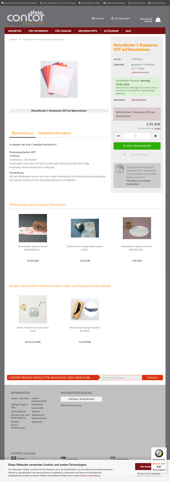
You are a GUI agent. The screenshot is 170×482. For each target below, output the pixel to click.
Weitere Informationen (148, 473)
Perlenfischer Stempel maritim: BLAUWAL (85, 329)
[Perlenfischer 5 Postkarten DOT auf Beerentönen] (59, 79)
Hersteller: (120, 99)
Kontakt (15, 421)
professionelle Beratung (115, 3)
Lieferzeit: (119, 64)
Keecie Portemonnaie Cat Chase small (33, 329)
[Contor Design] (31, 17)
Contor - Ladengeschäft (39, 400)
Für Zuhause (63, 31)
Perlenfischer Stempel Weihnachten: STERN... (85, 248)
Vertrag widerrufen (81, 399)
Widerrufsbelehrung (71, 405)
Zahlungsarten (18, 411)
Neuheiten (14, 31)
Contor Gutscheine (157, 3)
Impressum (37, 421)
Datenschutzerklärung (90, 475)
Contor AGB (37, 408)
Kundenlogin (122, 18)
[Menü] (165, 449)
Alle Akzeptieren (148, 466)
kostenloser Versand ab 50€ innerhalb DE (20, 3)
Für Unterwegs (38, 31)
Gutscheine (111, 31)
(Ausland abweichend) (140, 72)
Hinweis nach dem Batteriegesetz (20, 416)
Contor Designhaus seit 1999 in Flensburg (58, 3)
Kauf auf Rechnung (137, 3)
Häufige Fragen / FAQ (19, 406)
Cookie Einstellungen (18, 426)
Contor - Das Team (20, 398)
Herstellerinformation (54, 133)
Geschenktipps (87, 31)
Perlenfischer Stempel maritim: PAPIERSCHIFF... (137, 248)
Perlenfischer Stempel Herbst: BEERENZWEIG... (33, 248)
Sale (128, 31)
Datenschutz (38, 415)
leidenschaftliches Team (90, 3)
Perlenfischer (139, 99)
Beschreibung (22, 133)
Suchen (99, 18)
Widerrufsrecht (39, 418)
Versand (36, 411)
